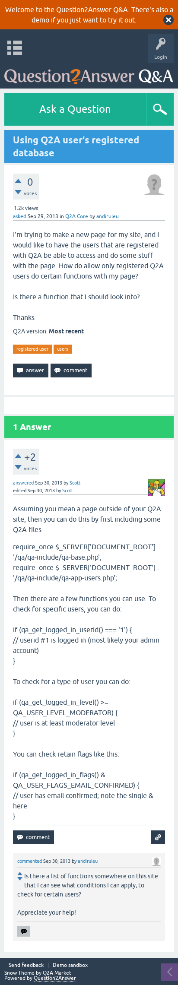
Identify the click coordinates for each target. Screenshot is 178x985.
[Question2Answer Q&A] (88, 73)
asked (19, 216)
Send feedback (26, 965)
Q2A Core (76, 216)
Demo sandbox (70, 965)
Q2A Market (57, 973)
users (62, 349)
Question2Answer (55, 978)
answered (23, 482)
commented (29, 861)
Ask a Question (75, 109)
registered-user (32, 349)
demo (40, 20)
